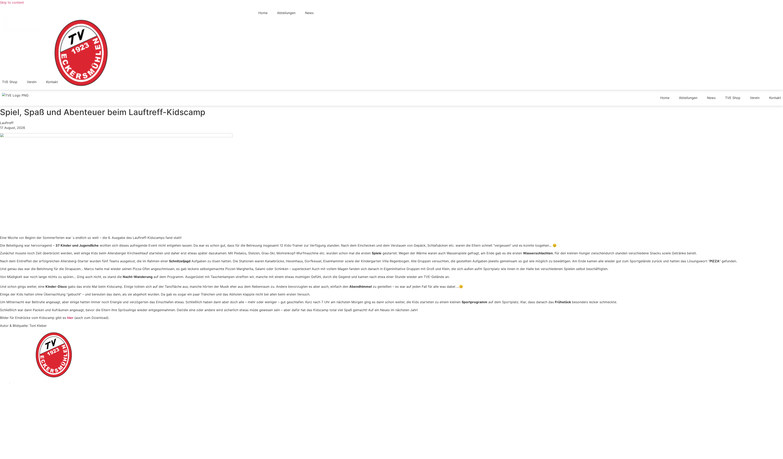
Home (263, 13)
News (309, 13)
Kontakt (52, 82)
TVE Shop (9, 82)
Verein (31, 82)
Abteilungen (286, 13)
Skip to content (12, 2)
